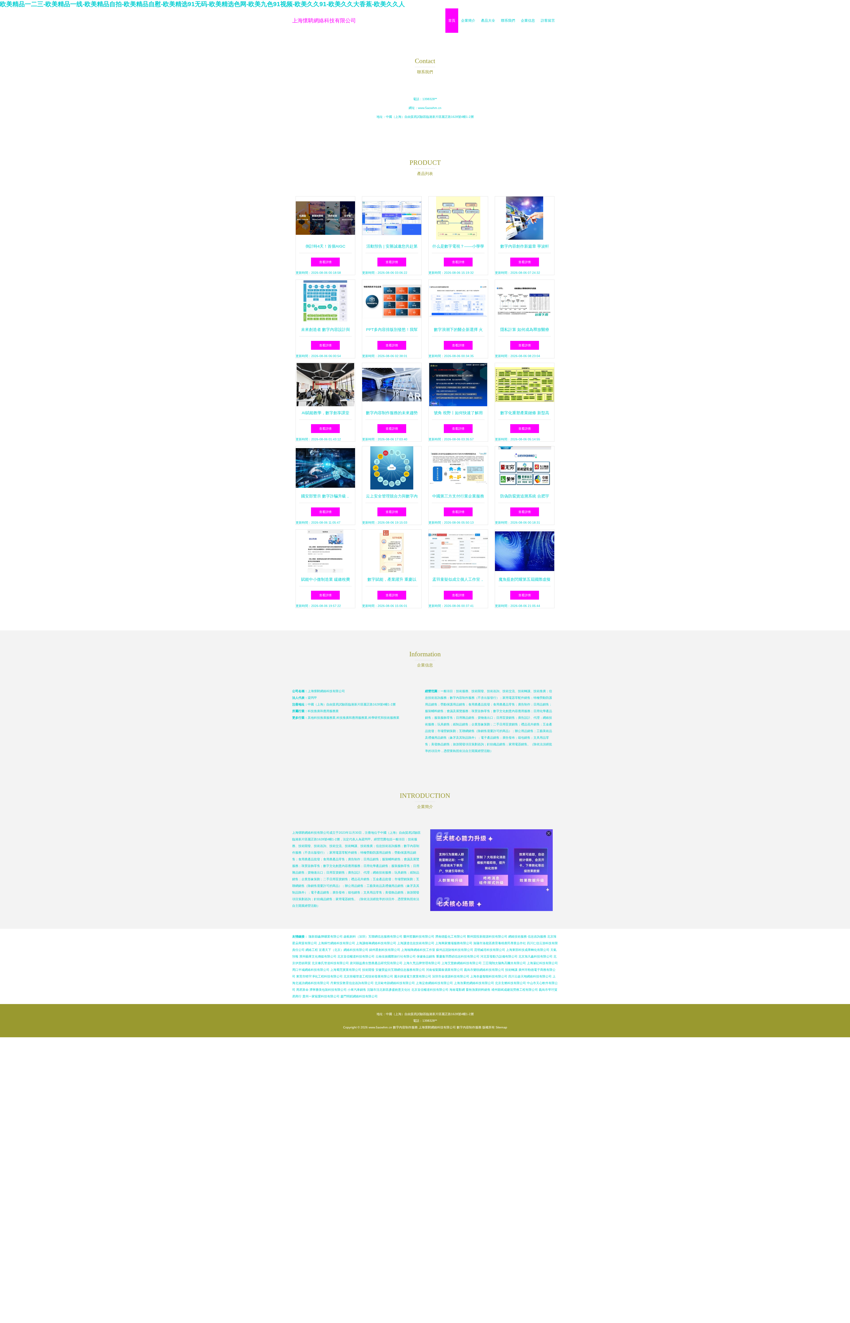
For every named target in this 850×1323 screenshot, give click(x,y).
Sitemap (501, 1027)
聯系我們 (508, 20)
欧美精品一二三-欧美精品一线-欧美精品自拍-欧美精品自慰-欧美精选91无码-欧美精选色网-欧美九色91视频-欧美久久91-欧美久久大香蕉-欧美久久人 (202, 4)
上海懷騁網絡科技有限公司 (324, 20)
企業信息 (528, 20)
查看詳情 (325, 262)
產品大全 (488, 20)
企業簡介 (468, 20)
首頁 (451, 20)
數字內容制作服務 (405, 1027)
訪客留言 (548, 20)
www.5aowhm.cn (429, 108)
